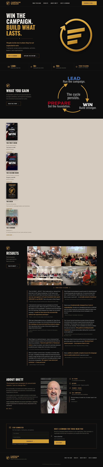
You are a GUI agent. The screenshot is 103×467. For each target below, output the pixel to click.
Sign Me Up (31, 441)
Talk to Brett (13, 266)
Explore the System (30, 56)
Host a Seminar (65, 3)
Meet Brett (10, 408)
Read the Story (13, 103)
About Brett (54, 3)
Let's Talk (60, 442)
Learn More (10, 152)
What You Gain (37, 3)
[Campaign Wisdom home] (13, 3)
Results (46, 3)
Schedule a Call (89, 3)
